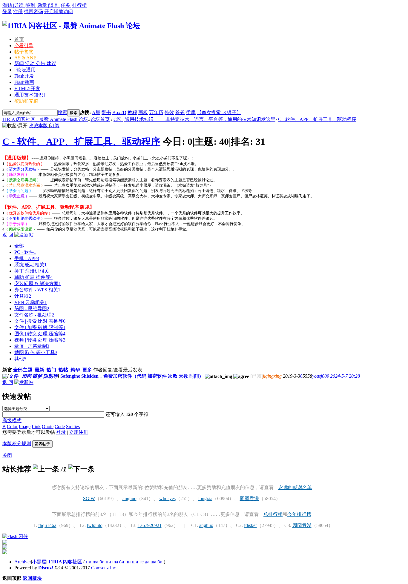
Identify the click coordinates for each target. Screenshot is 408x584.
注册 (18, 11)
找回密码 (33, 11)
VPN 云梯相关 (30, 302)
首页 (19, 39)
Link (36, 426)
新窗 (7, 369)
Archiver (22, 561)
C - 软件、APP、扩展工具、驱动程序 (317, 119)
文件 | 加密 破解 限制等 (39, 327)
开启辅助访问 (58, 11)
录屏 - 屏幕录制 (31, 346)
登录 (7, 11)
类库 (191, 112)
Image (24, 426)
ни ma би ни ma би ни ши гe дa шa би (124, 561)
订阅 (54, 125)
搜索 (62, 112)
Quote (47, 426)
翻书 (106, 112)
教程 (132, 112)
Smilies (73, 426)
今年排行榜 (299, 514)
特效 (169, 112)
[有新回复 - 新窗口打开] (4, 376)
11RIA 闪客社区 (65, 561)
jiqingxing (272, 376)
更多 (87, 369)
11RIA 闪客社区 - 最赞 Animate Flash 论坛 (45, 119)
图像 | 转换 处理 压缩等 (39, 333)
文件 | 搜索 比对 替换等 (39, 321)
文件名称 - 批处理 (34, 314)
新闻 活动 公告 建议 (35, 63)
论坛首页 (100, 119)
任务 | (66, 5)
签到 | (31, 5)
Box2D (119, 112)
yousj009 (320, 376)
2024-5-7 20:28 (345, 376)
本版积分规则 (16, 443)
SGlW (89, 498)
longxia (205, 498)
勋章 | (43, 5)
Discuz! (45, 567)
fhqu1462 (47, 525)
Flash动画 (24, 82)
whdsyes (167, 498)
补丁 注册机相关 (31, 270)
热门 (51, 369)
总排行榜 (273, 514)
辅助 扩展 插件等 (33, 277)
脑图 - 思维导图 (31, 308)
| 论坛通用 (25, 69)
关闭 (7, 455)
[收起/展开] (14, 126)
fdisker (250, 525)
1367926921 (150, 525)
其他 (20, 358)
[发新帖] (23, 234)
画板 (143, 112)
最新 (39, 369)
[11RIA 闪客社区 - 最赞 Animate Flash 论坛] (71, 26)
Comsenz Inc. (104, 567)
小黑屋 (39, 561)
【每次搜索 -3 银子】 (219, 112)
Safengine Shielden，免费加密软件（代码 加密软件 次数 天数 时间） (132, 376)
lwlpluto (94, 525)
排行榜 (79, 5)
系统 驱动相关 (30, 264)
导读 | (20, 5)
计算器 (22, 296)
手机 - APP (26, 258)
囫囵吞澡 (249, 498)
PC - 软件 (25, 252)
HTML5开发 (27, 88)
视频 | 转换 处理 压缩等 (39, 339)
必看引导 (23, 45)
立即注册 (78, 432)
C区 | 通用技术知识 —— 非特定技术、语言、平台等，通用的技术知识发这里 (194, 119)
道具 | (55, 5)
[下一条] (81, 469)
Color (12, 426)
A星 (96, 112)
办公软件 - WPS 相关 (37, 289)
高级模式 (12, 420)
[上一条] (46, 469)
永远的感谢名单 (295, 487)
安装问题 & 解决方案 (37, 283)
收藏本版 (39, 125)
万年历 (156, 112)
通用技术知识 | (29, 94)
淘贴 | (8, 5)
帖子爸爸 (23, 51)
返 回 (7, 234)
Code (60, 426)
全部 (19, 245)
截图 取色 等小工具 (35, 352)
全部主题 (22, 369)
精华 (75, 369)
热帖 (63, 369)
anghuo (129, 498)
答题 (180, 112)
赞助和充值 (26, 101)
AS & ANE (25, 57)
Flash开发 (24, 76)
